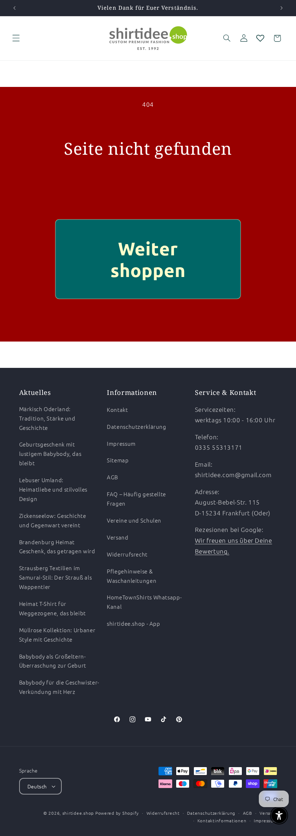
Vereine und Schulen (134, 520)
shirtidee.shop (78, 813)
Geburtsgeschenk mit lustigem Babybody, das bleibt (50, 453)
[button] (16, 38)
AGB (112, 477)
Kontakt (117, 409)
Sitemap (118, 460)
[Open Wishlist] (260, 38)
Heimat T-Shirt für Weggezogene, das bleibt (52, 608)
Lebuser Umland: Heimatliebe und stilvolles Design (53, 489)
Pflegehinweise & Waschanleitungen (131, 575)
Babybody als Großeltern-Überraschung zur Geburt (53, 660)
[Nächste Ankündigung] (282, 8)
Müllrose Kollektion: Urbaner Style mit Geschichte (57, 634)
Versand (117, 537)
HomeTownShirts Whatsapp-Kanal (144, 601)
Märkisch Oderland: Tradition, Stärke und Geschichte (47, 418)
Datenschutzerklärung (136, 426)
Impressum (121, 443)
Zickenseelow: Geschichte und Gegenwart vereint (52, 520)
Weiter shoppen (148, 259)
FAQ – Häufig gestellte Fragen (136, 498)
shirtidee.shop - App (133, 623)
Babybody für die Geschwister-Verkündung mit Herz (59, 686)
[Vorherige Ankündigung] (14, 8)
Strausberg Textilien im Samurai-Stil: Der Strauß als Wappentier (55, 577)
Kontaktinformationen (222, 820)
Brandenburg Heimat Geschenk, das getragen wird (57, 546)
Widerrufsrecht (127, 554)
